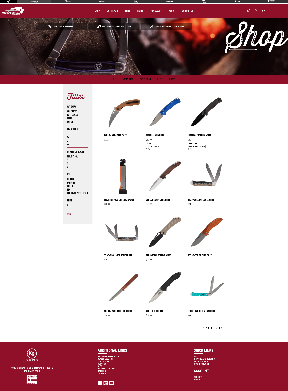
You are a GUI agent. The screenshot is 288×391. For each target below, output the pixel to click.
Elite (127, 10)
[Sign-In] (213, 11)
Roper (140, 10)
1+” (69, 165)
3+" (69, 172)
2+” (69, 169)
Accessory (156, 10)
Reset (69, 246)
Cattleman (112, 10)
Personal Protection (77, 225)
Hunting (71, 210)
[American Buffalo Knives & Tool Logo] (73, 11)
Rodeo (70, 217)
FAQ (173, 388)
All (114, 111)
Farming (71, 214)
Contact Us (187, 10)
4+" (69, 176)
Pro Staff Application (131, 388)
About (172, 10)
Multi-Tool (72, 188)
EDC (69, 221)
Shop (97, 10)
